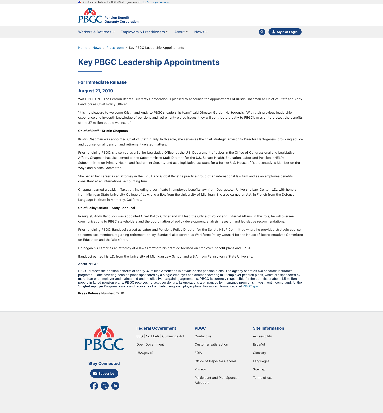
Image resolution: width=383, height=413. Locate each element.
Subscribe (106, 373)
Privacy (200, 369)
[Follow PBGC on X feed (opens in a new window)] (105, 389)
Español (259, 344)
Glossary (259, 353)
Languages (261, 361)
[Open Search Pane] (262, 32)
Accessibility (262, 336)
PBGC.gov (250, 286)
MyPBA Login (287, 32)
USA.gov (143, 353)
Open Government (150, 344)
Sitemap (259, 369)
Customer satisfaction (211, 344)
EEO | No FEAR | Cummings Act (160, 336)
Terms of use (262, 378)
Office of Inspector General (215, 361)
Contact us (203, 336)
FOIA (198, 353)
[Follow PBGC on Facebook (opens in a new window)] (94, 389)
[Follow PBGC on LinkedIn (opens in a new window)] (115, 389)
